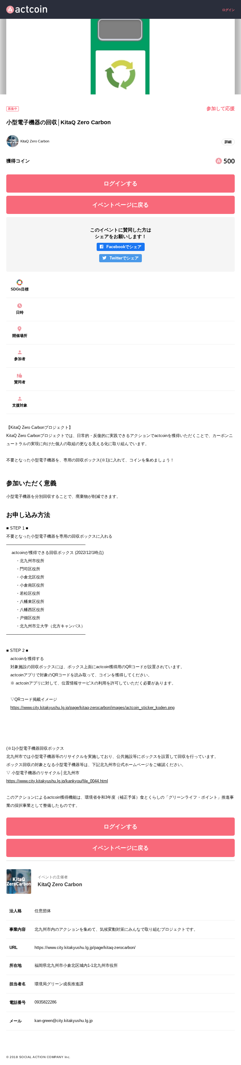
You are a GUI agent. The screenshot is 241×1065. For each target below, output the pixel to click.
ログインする (120, 183)
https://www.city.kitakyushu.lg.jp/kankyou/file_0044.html (57, 781)
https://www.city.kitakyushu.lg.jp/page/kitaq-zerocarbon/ (85, 947)
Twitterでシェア (124, 258)
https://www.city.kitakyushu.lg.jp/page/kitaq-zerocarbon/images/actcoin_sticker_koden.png (92, 707)
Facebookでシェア (124, 246)
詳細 (228, 142)
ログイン (228, 10)
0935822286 (45, 1002)
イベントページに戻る (120, 205)
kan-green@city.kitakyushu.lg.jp (64, 1020)
